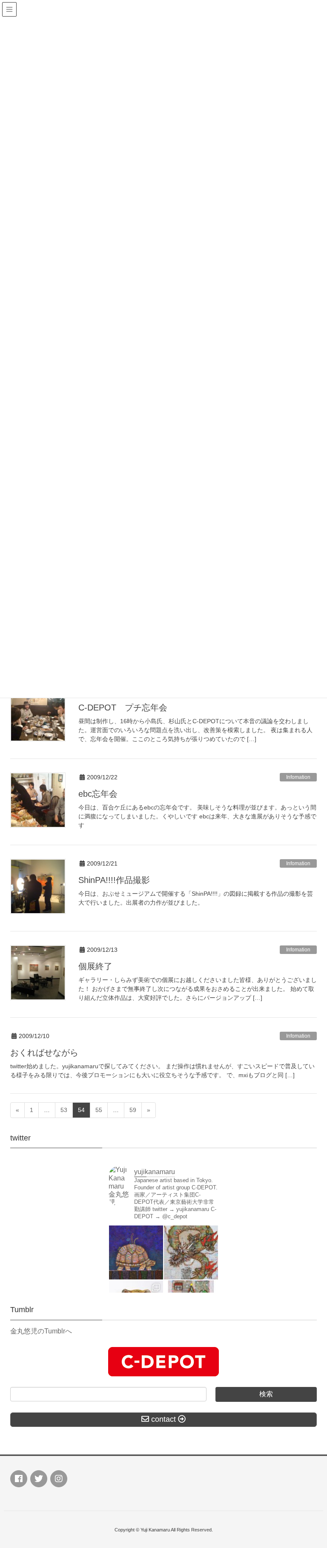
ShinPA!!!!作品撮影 (114, 880)
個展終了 (95, 966)
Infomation (298, 777)
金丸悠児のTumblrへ (41, 1331)
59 (132, 1110)
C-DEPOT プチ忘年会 (122, 707)
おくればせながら (44, 1052)
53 (63, 1110)
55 (98, 1110)
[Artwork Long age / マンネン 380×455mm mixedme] (136, 1252)
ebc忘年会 (98, 793)
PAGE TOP (311, 1494)
